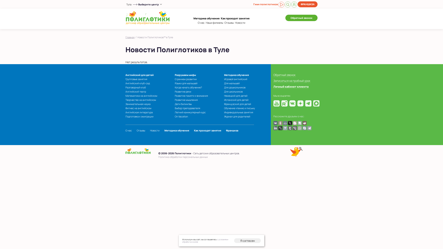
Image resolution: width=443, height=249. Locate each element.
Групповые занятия (136, 79)
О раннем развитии (186, 79)
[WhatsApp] (300, 128)
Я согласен (247, 241)
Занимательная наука (138, 104)
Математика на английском (141, 95)
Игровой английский (235, 79)
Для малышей (232, 83)
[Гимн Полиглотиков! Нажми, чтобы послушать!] (281, 5)
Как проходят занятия (235, 18)
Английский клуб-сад (137, 83)
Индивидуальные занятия (238, 112)
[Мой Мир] (285, 123)
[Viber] (295, 128)
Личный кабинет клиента (291, 87)
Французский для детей (237, 104)
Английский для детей (139, 75)
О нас (201, 23)
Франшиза (308, 4)
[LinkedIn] (275, 128)
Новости (240, 23)
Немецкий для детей (235, 95)
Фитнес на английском (138, 108)
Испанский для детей (236, 100)
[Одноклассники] (280, 123)
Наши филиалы (214, 23)
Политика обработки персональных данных (183, 157)
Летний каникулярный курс (190, 112)
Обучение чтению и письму (239, 108)
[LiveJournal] (280, 128)
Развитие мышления (186, 100)
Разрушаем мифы (185, 75)
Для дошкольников (234, 87)
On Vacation (181, 116)
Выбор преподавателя (187, 108)
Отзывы (229, 23)
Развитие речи (183, 91)
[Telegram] (309, 128)
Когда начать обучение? (188, 87)
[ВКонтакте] (275, 123)
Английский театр (135, 91)
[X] (290, 123)
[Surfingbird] (285, 128)
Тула (129, 4)
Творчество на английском (140, 100)
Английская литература (139, 112)
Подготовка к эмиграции (139, 116)
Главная (130, 37)
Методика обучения (206, 18)
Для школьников (233, 91)
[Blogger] (295, 123)
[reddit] (304, 123)
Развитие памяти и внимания (191, 95)
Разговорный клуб (135, 87)
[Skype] (304, 128)
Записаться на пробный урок (291, 81)
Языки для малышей (186, 83)
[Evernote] (300, 123)
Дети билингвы (183, 104)
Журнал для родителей (237, 116)
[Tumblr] (290, 128)
